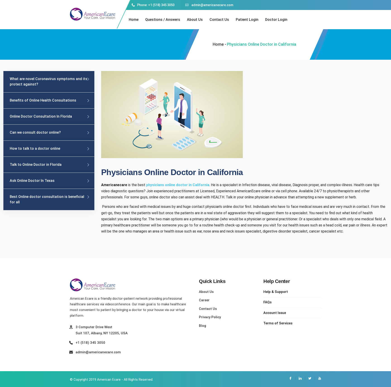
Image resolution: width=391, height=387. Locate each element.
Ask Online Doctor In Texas (32, 180)
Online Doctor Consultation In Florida (41, 116)
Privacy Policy (210, 317)
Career (204, 300)
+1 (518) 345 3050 (90, 343)
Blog (202, 326)
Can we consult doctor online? (35, 132)
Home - (219, 44)
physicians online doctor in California (177, 185)
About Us (195, 19)
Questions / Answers (162, 19)
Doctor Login (276, 19)
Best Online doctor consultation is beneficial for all (47, 199)
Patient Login (247, 19)
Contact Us (219, 19)
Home (133, 19)
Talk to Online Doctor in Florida (36, 164)
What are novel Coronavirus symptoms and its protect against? (48, 81)
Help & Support (275, 292)
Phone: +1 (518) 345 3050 (155, 5)
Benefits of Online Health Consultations (43, 100)
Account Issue (274, 313)
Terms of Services (277, 323)
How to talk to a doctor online (35, 148)
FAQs (267, 302)
